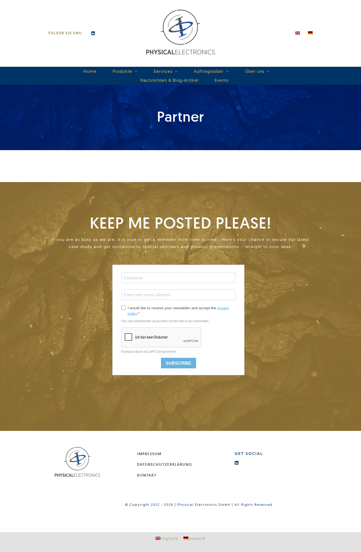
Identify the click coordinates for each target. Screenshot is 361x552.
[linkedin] (93, 33)
